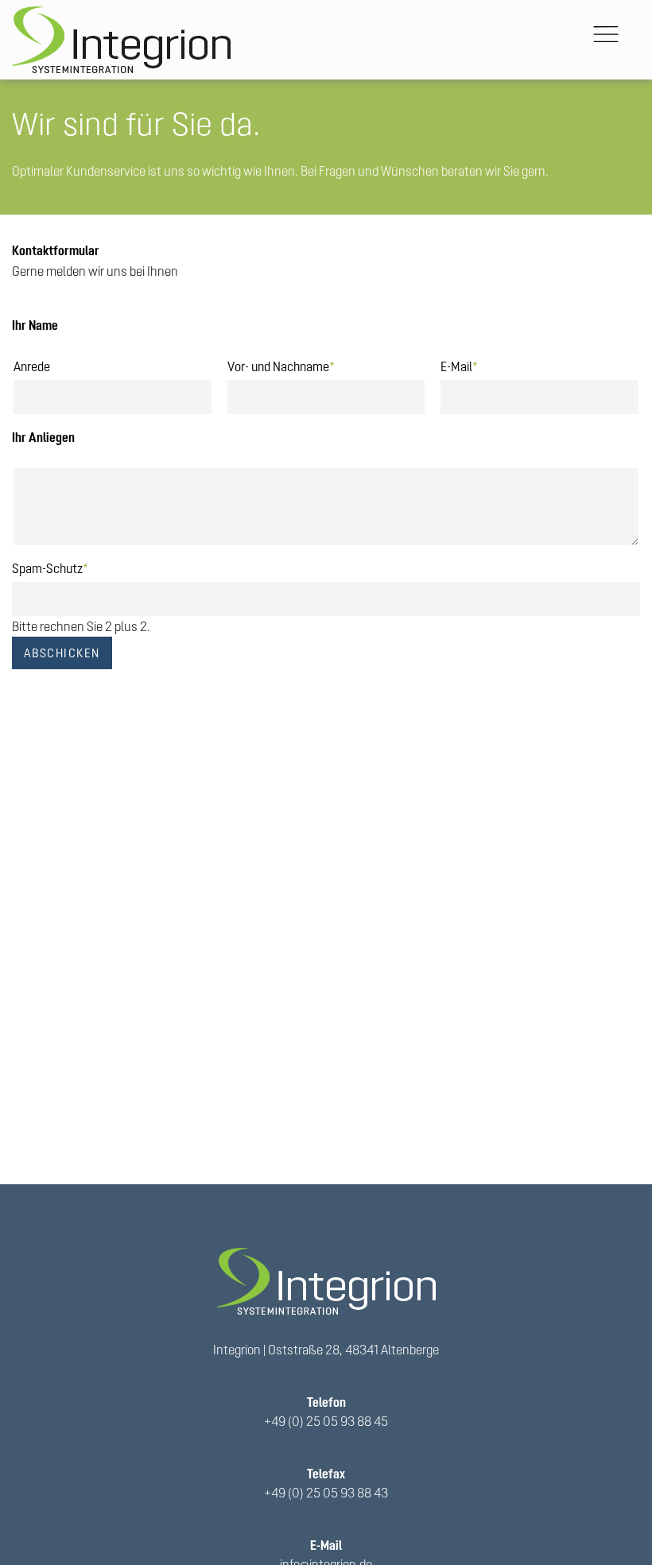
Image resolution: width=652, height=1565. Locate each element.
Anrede (32, 366)
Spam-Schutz (50, 566)
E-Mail (459, 365)
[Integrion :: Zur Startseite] (121, 39)
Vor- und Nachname (281, 365)
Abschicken (62, 653)
